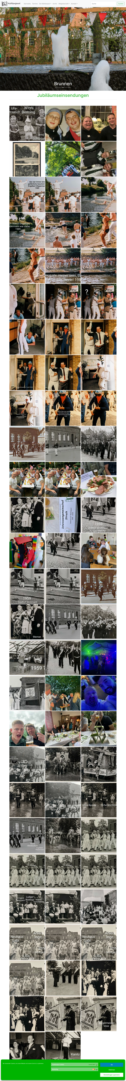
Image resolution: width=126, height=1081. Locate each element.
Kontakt (73, 4)
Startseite (27, 4)
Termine (35, 4)
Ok (112, 1065)
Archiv (55, 4)
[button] (9, 48)
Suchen (120, 4)
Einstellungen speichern (112, 1075)
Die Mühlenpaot (44, 4)
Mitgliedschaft (64, 4)
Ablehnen (112, 1070)
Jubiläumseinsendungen (63, 95)
